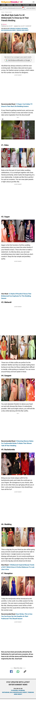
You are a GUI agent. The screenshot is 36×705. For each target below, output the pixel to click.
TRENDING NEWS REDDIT (22, 30)
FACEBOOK (18, 28)
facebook (21, 690)
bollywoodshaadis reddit (18, 692)
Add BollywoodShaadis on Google (19, 60)
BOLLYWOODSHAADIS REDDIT (8, 30)
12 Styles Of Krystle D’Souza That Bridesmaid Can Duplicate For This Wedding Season (16, 296)
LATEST (3, 5)
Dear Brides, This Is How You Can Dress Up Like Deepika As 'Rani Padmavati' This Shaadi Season (16, 616)
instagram (5, 692)
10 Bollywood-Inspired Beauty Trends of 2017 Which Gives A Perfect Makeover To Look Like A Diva (17, 567)
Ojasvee (5, 24)
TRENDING (10, 5)
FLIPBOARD (12, 28)
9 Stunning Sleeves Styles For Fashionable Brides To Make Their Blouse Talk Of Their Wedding (17, 443)
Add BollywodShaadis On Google (12, 8)
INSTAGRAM (24, 28)
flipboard (14, 690)
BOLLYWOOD (17, 5)
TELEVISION (26, 5)
